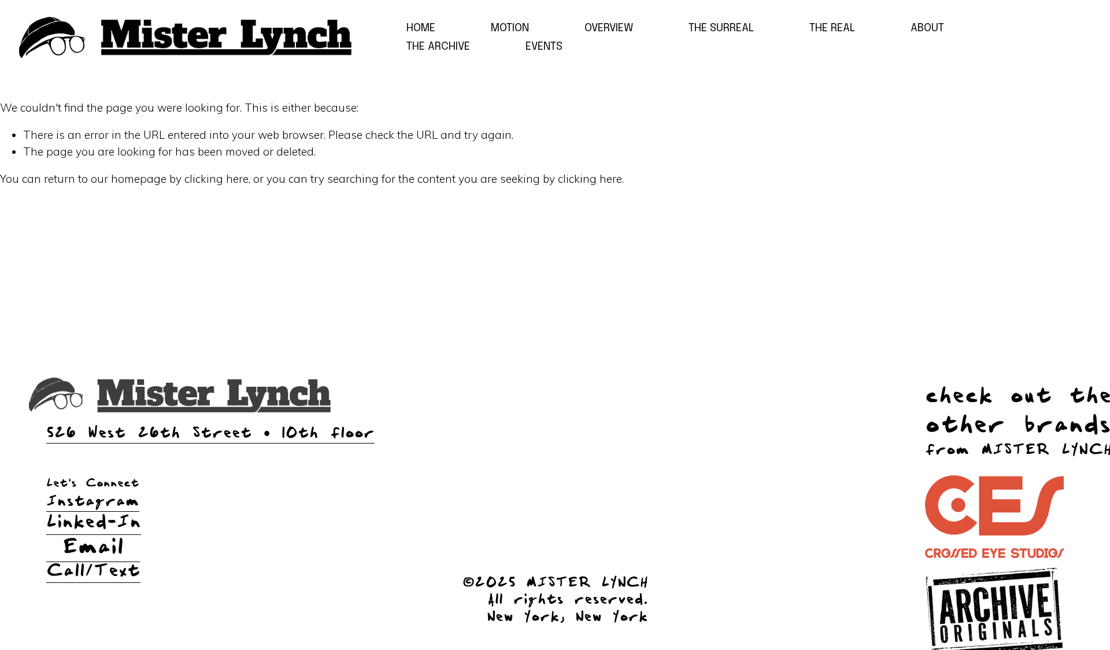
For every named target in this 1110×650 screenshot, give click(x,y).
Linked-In (91, 522)
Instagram (92, 501)
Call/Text (92, 571)
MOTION (510, 28)
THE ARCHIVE (438, 46)
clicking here (216, 179)
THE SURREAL (721, 28)
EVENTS (544, 46)
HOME (420, 28)
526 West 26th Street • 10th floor (210, 432)
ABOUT (927, 28)
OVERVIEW (608, 28)
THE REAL (832, 28)
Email (93, 547)
